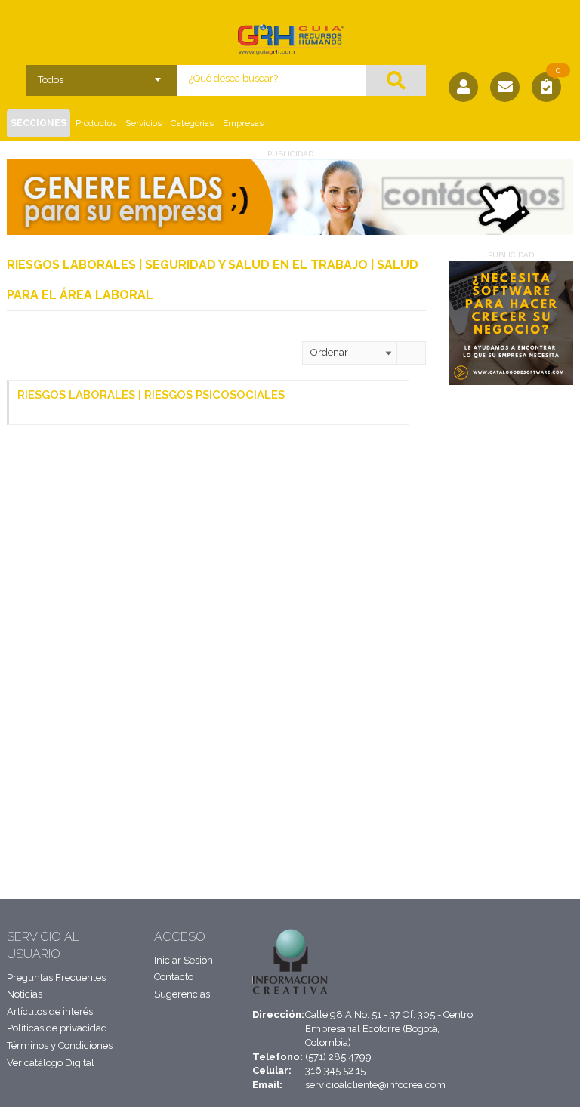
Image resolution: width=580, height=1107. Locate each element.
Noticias (24, 994)
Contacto (173, 976)
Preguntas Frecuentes (56, 977)
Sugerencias (182, 994)
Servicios (143, 123)
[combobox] (101, 74)
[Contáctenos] (505, 87)
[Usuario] (463, 87)
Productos (96, 123)
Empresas (243, 123)
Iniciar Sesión (183, 960)
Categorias (192, 123)
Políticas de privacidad (57, 1028)
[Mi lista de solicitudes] (546, 89)
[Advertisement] (508, 626)
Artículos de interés (50, 1011)
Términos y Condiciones (60, 1045)
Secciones (38, 123)
